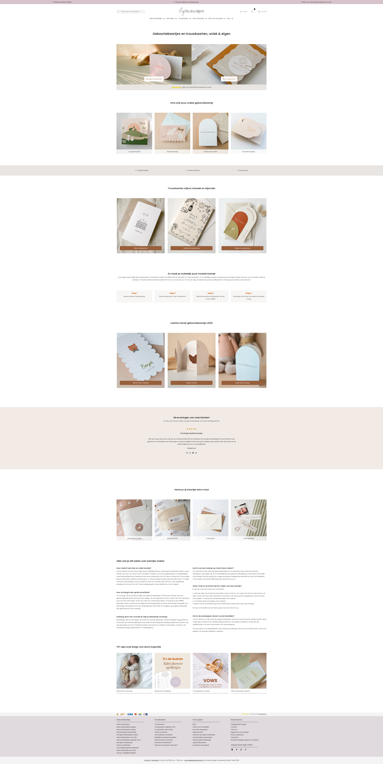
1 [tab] (187, 453)
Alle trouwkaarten (229, 79)
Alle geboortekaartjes (154, 79)
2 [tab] (190, 453)
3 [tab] (193, 453)
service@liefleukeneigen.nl (194, 760)
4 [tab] (196, 453)
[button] (244, 11)
